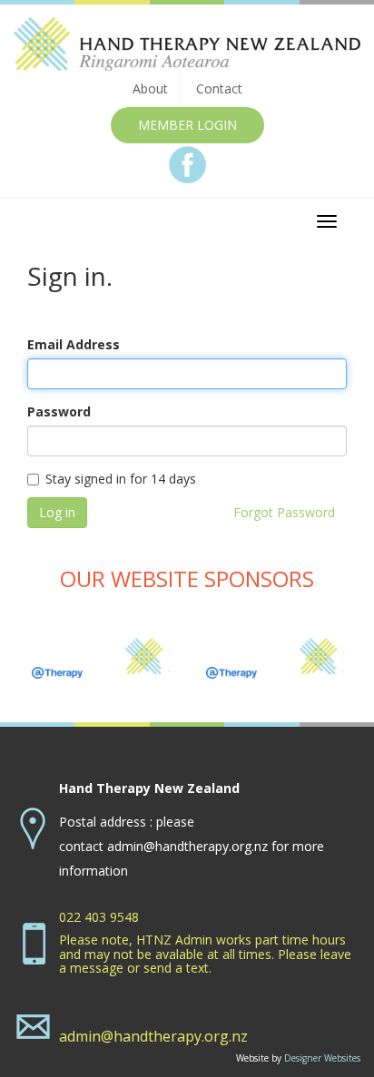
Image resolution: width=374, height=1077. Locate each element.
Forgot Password (284, 512)
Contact (219, 88)
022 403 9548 (99, 916)
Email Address (73, 344)
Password (59, 411)
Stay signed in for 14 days (120, 478)
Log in (57, 512)
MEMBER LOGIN (187, 124)
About (150, 88)
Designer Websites (322, 1058)
